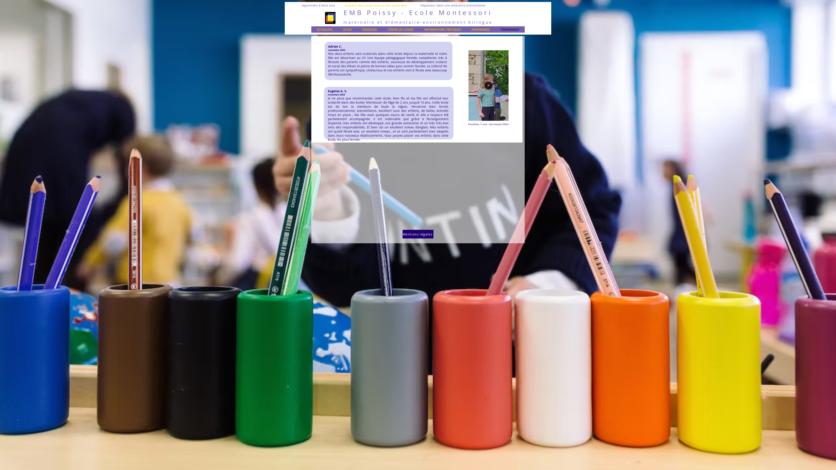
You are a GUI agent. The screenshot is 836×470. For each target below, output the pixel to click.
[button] (503, 116)
